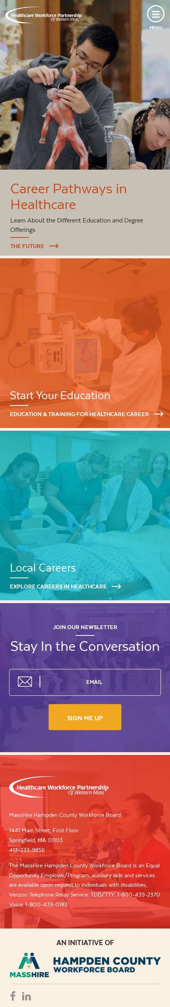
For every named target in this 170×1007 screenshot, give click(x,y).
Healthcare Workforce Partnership (43, 15)
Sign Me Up (85, 718)
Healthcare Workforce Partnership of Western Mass (58, 787)
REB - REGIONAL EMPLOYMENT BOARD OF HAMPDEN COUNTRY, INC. (85, 965)
